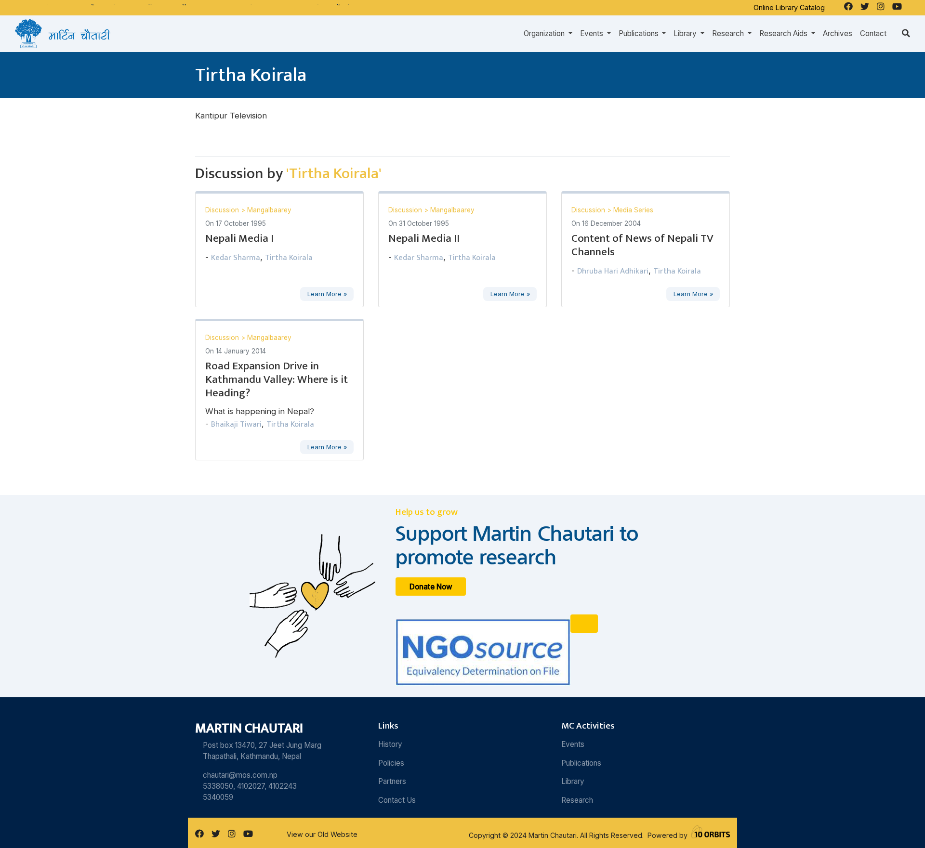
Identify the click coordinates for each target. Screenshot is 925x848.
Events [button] (592, 33)
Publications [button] (640, 33)
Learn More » (327, 294)
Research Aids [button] (784, 33)
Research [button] (729, 33)
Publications (581, 763)
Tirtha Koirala (289, 257)
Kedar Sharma (235, 257)
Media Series (633, 210)
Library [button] (686, 33)
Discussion (223, 210)
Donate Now (431, 586)
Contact (873, 33)
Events (572, 744)
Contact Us (397, 800)
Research (577, 800)
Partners (392, 781)
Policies (391, 763)
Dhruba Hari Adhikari (612, 271)
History (390, 744)
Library (572, 781)
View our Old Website (322, 834)
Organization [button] (545, 33)
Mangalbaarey (269, 210)
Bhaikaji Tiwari (236, 424)
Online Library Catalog (789, 7)
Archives (837, 33)
